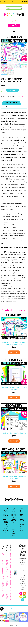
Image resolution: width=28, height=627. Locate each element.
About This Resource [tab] (11, 103)
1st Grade (7, 563)
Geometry (21, 96)
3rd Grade (7, 576)
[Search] (21, 8)
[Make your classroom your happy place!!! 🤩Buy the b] (23, 617)
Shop (10, 560)
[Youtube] (24, 596)
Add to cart (12, 90)
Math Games (3, 570)
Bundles (3, 555)
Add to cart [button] (14, 352)
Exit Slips (3, 584)
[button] (24, 37)
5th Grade (7, 590)
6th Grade (7, 596)
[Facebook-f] (20, 593)
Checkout (10, 573)
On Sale (3, 590)
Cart (10, 566)
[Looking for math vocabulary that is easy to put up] (14, 617)
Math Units (2, 562)
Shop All (3, 596)
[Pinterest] (20, 596)
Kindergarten (7, 555)
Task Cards (3, 578)
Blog (10, 554)
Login (10, 582)
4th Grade (7, 583)
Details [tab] (7, 107)
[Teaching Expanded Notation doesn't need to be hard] (4, 617)
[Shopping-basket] (22, 599)
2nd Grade (7, 569)
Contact (10, 597)
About (10, 589)
